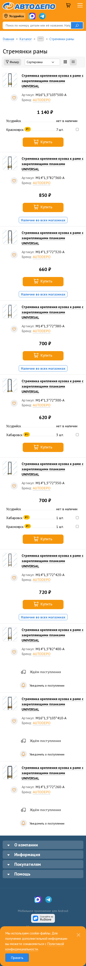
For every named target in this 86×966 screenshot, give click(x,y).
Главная (8, 39)
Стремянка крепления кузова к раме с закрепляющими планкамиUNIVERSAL (52, 80)
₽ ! (27, 129)
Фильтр (14, 62)
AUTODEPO (41, 100)
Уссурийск (16, 16)
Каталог (25, 39)
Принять (17, 957)
